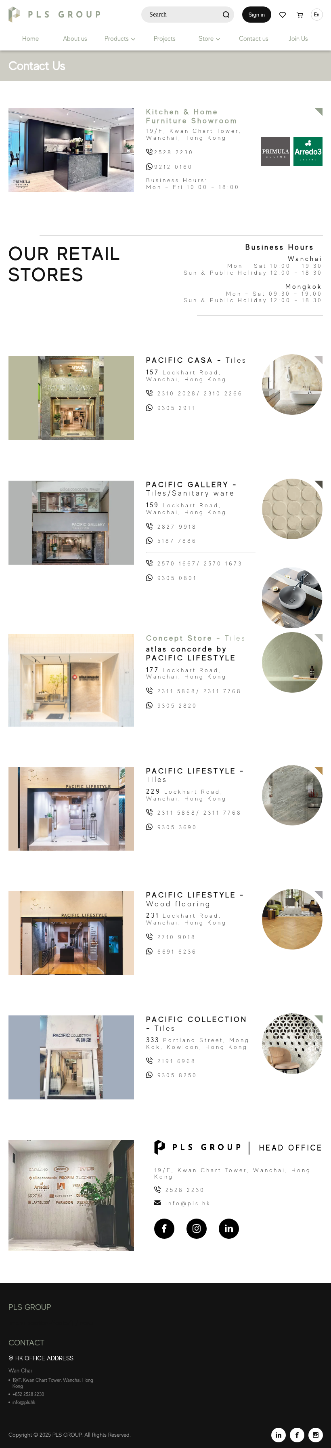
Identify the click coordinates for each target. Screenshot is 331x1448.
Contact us (253, 38)
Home (30, 38)
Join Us (298, 38)
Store (206, 38)
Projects (165, 38)
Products (117, 38)
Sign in (257, 14)
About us (75, 38)
